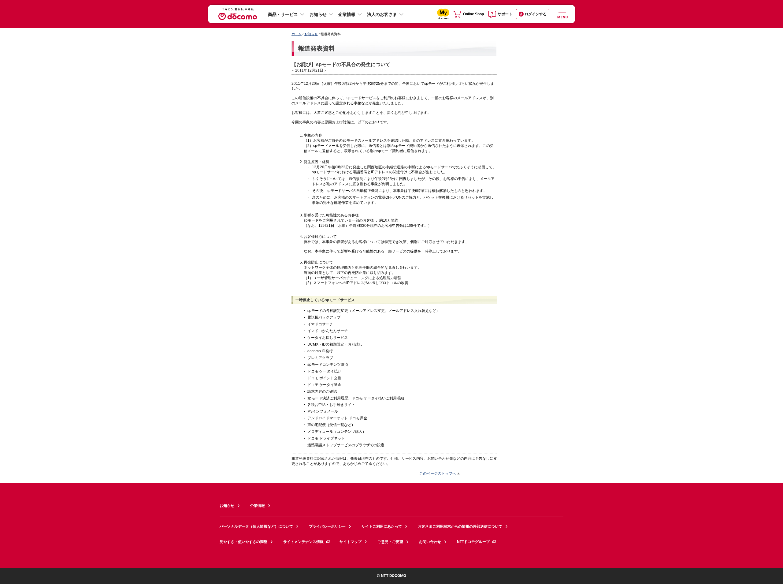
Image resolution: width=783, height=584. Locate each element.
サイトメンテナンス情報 (303, 542)
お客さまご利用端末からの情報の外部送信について (460, 526)
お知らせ (318, 14)
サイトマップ (351, 542)
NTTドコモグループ (473, 542)
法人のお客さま (382, 14)
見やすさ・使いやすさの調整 (243, 542)
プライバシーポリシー (327, 526)
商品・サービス (283, 14)
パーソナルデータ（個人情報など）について (256, 526)
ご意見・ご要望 (390, 542)
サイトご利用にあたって (382, 526)
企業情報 (346, 14)
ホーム (296, 34)
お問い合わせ (430, 542)
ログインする (536, 14)
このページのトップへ (437, 473)
